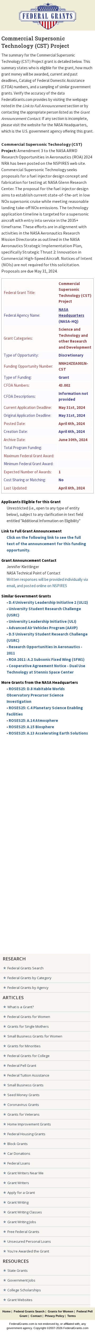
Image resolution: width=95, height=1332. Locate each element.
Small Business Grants (25, 1085)
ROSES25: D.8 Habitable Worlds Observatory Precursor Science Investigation (36, 695)
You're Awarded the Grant (28, 1251)
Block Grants (17, 1143)
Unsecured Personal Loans (29, 1241)
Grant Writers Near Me (25, 1173)
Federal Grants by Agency (28, 987)
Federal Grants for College (28, 1055)
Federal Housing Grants (26, 1134)
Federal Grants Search (25, 968)
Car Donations (18, 1153)
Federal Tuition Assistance (28, 1075)
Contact (36, 1315)
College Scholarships (24, 1290)
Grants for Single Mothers (28, 1026)
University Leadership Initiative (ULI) (42, 621)
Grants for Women (60, 1311)
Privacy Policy (54, 1315)
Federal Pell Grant (21, 1065)
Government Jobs (21, 1280)
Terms (71, 1315)
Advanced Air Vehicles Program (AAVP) (43, 627)
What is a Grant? (20, 1006)
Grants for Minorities (24, 1046)
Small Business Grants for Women (34, 1036)
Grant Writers (18, 1182)
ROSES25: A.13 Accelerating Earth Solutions (48, 733)
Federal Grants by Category (29, 977)
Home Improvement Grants (29, 1124)
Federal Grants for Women (28, 1016)
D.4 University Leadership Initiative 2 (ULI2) (48, 602)
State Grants (17, 1270)
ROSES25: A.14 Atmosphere (33, 720)
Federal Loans (18, 1163)
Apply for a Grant (21, 1192)
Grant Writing (17, 1202)
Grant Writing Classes (24, 1212)
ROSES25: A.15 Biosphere (31, 726)
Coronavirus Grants (23, 1104)
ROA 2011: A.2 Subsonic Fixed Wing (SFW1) (46, 659)
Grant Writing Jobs (21, 1221)
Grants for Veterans (23, 1114)
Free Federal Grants (23, 1231)
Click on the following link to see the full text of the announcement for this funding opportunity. (46, 544)
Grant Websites (19, 1299)
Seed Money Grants (23, 1094)
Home (6, 1311)
